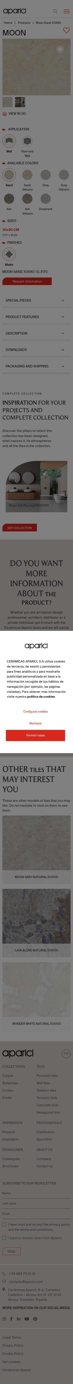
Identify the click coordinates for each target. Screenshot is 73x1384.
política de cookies (41, 697)
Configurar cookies (35, 711)
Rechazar (35, 723)
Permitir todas (35, 735)
